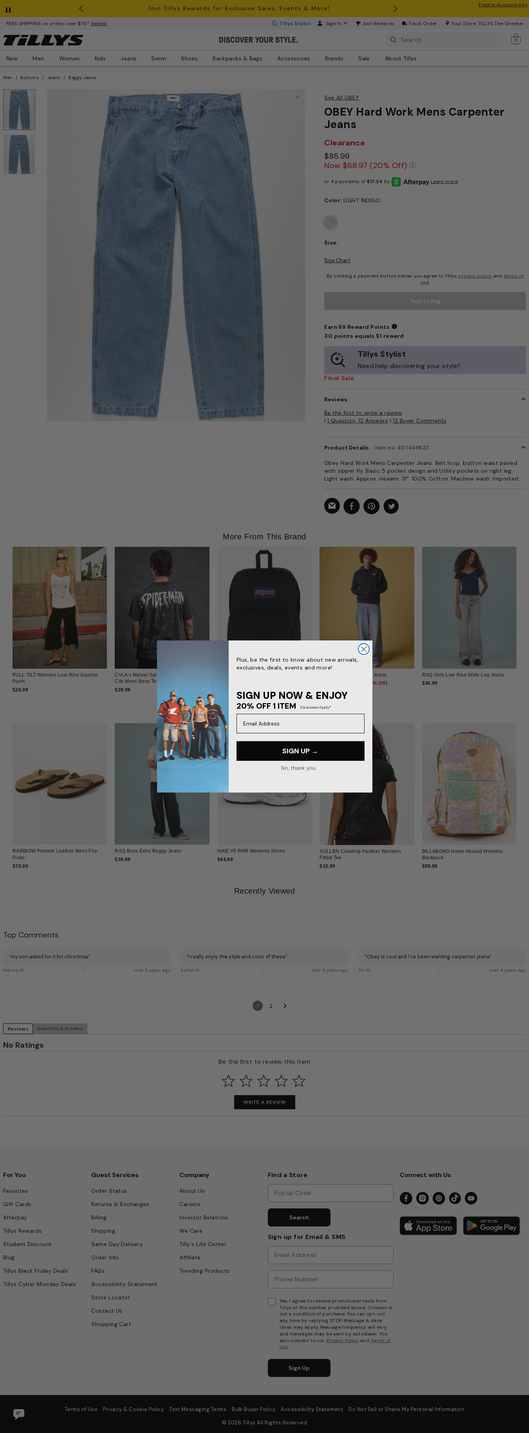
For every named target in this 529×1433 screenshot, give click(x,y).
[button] (521, 603)
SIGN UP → (300, 751)
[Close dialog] (363, 649)
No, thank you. (298, 768)
